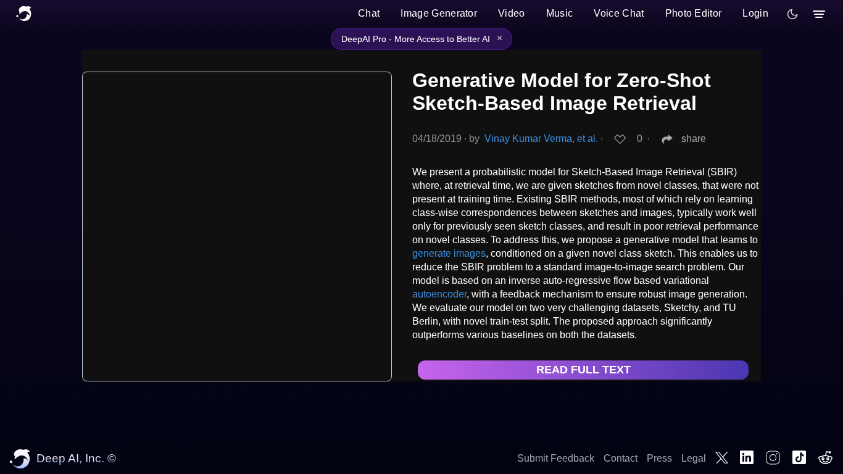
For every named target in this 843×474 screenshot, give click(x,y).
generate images (449, 253)
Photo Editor (693, 13)
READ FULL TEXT (583, 370)
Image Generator (439, 13)
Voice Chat (619, 13)
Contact (620, 458)
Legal (693, 458)
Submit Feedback (555, 458)
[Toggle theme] (792, 14)
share (693, 138)
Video (511, 13)
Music (559, 13)
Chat (369, 13)
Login (755, 13)
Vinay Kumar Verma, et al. (541, 138)
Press (659, 458)
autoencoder (439, 294)
